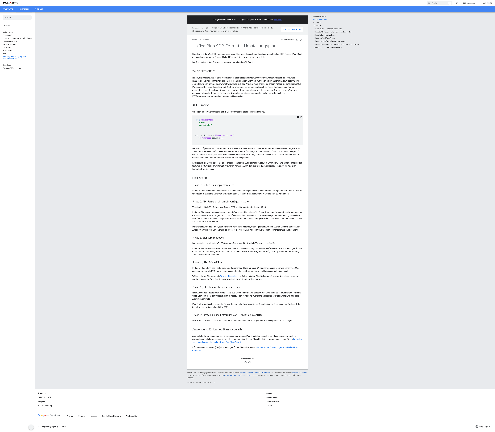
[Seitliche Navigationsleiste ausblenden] (31, 427)
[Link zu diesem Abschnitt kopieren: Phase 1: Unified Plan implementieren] (236, 185)
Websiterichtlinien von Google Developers (239, 375)
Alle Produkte (131, 416)
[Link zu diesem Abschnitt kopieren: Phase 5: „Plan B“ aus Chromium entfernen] (242, 287)
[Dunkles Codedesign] (298, 117)
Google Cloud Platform (111, 416)
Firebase (93, 416)
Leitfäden (24, 9)
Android (70, 416)
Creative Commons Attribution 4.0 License (254, 373)
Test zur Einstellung (229, 276)
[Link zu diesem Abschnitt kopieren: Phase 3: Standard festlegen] (226, 237)
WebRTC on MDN (44, 397)
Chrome (81, 416)
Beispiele (41, 401)
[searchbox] (17, 17)
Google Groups (272, 397)
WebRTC (195, 40)
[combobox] (439, 3)
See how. (278, 20)
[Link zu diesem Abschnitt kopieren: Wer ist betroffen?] (218, 71)
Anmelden (487, 3)
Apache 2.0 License (299, 373)
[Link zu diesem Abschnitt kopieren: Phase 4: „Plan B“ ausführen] (225, 262)
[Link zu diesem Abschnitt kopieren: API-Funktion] (211, 105)
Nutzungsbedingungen (47, 427)
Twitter (269, 406)
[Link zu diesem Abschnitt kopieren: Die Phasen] (209, 178)
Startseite (8, 9)
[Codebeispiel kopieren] (301, 117)
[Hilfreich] (297, 40)
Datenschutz (64, 427)
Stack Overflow (272, 401)
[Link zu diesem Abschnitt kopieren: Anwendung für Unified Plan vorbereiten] (246, 329)
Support (39, 9)
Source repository (45, 406)
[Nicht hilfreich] (301, 40)
